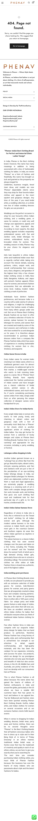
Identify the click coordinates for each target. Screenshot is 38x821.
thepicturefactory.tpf (10, 121)
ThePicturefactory (25, 106)
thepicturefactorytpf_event (12, 118)
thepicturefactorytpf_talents (12, 116)
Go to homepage (19, 46)
